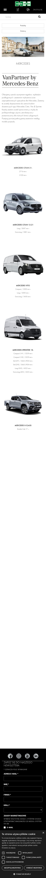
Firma (7, 795)
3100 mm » (23, 175)
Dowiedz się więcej (8, 848)
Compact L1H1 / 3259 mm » (23, 353)
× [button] (43, 833)
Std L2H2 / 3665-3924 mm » (23, 365)
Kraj (7, 805)
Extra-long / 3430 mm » (23, 297)
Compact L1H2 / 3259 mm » (23, 357)
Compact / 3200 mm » (23, 289)
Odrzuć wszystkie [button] (34, 868)
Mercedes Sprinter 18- (23, 350)
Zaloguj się (37, 10)
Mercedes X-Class (23, 425)
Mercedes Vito (23, 285)
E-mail (10, 827)
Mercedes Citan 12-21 (23, 225)
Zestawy (23, 31)
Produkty (23, 26)
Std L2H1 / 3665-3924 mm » (23, 361)
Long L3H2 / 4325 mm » (23, 368)
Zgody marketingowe (15, 816)
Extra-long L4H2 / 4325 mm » (23, 372)
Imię (6, 784)
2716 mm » (23, 171)
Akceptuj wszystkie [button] (12, 868)
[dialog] (23, 854)
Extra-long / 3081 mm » (23, 232)
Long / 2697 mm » (23, 228)
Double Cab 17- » (23, 429)
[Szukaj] (39, 17)
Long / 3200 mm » (23, 293)
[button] (23, 874)
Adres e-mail (11, 774)
